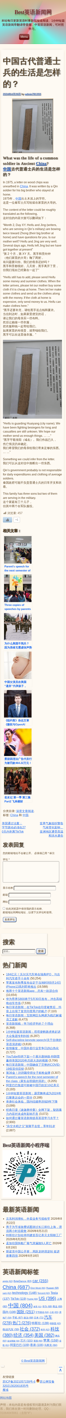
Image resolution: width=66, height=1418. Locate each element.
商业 (57, 1306)
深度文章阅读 (25, 811)
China (41, 163)
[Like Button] (7, 520)
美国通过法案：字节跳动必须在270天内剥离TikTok (14, 827)
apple (8, 1281)
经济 (23, 1335)
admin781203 (33, 94)
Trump (32, 1299)
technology (24, 1293)
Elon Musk (37, 1288)
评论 (6, 859)
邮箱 (5, 894)
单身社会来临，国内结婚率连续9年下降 (32, 1101)
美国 (44, 1335)
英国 (38, 1341)
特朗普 (55, 1323)
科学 (45, 1329)
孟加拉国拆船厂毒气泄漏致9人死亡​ (29, 1243)
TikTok (18, 1298)
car (40, 1281)
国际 (26, 1312)
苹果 (50, 1340)
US (47, 1298)
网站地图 (6, 1397)
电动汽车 (11, 1329)
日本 (38, 1317)
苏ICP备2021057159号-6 (19, 1381)
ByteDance (23, 1281)
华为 (47, 1306)
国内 (9, 1312)
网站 (5, 901)
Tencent (43, 1293)
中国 (7, 169)
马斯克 (50, 1345)
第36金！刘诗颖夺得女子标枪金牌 (28, 1072)
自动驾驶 (13, 1341)
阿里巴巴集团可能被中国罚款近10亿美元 (32, 1085)
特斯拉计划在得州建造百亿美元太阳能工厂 (34, 1235)
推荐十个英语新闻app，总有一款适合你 (32, 990)
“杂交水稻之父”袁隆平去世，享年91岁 (30, 1126)
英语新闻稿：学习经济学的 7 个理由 (29, 1023)
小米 (54, 1312)
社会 (30, 1328)
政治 (28, 1317)
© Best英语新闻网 (33, 1360)
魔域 (5, 1389)
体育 (37, 1306)
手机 (17, 1317)
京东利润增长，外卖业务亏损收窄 (28, 1218)
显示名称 (8, 887)
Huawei (52, 1288)
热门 (21, 1322)
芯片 (26, 1340)
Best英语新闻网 (33, 12)
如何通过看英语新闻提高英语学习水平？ (32, 1118)
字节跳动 (42, 1312)
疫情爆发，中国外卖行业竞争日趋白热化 (32, 1048)
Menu (24, 36)
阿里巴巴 (19, 1345)
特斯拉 (40, 1323)
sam (7, 1293)
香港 (36, 1345)
